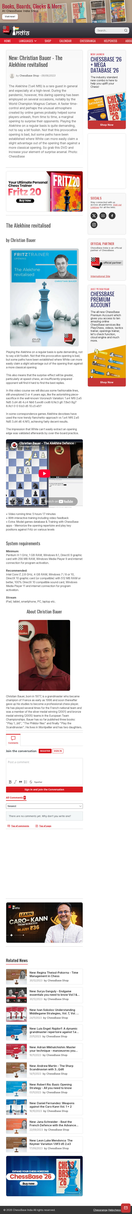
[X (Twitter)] (94, 215)
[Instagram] (94, 224)
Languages (26, 41)
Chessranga (88, 41)
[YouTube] (103, 215)
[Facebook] (112, 215)
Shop (48, 41)
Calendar (65, 41)
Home (7, 41)
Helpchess (110, 41)
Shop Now (106, 124)
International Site (100, 276)
